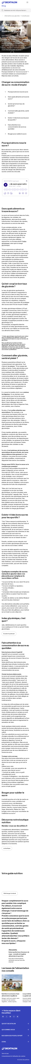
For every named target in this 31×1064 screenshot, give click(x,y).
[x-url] (6, 1016)
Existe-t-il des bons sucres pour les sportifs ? (18, 119)
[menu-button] (27, 2)
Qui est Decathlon (9, 1023)
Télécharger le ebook (9, 893)
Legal (4, 1041)
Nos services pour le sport (12, 1035)
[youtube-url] (10, 1016)
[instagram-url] (14, 1016)
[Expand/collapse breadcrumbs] (2, 16)
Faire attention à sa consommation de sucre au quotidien (17, 127)
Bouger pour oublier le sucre (17, 134)
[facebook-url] (3, 1016)
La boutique (6, 848)
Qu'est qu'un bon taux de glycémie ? (16, 105)
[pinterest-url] (17, 1016)
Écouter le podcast (9, 633)
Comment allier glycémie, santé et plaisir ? (18, 112)
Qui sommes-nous (8, 1029)
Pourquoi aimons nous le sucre (18, 92)
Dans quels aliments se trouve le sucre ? (18, 98)
